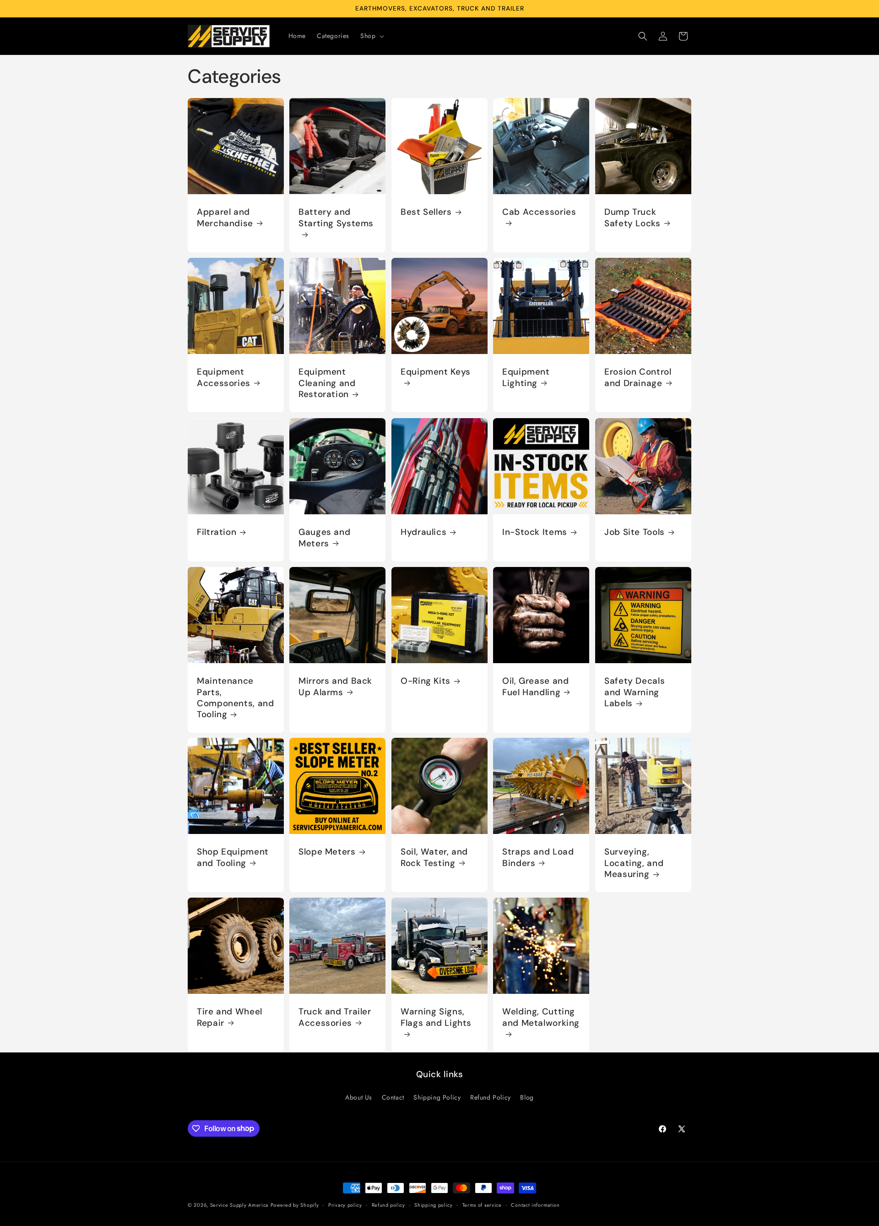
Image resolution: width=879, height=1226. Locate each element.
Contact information (535, 1204)
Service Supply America (239, 1205)
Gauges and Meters (324, 538)
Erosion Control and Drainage (637, 378)
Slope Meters (327, 852)
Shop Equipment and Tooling (233, 858)
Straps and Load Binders (538, 858)
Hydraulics (423, 532)
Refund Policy (490, 1096)
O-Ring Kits (425, 681)
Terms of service (482, 1204)
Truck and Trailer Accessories (334, 1018)
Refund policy (388, 1204)
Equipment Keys (436, 372)
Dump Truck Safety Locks (632, 218)
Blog (526, 1096)
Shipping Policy (437, 1096)
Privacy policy (345, 1204)
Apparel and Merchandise (225, 218)
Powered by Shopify (295, 1205)
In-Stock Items (534, 532)
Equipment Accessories (223, 378)
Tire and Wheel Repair (229, 1018)
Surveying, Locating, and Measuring (633, 863)
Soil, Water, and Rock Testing (434, 858)
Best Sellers (426, 212)
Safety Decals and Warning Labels (634, 692)
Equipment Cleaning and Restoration (327, 383)
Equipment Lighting (526, 378)
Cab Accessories (539, 212)
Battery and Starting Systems (336, 218)
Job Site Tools (634, 532)
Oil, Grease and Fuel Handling (535, 686)
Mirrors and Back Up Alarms (335, 686)
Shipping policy (433, 1204)
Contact (393, 1096)
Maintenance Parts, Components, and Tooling (235, 698)
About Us (358, 1096)
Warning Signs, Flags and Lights (436, 1018)
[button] (371, 35)
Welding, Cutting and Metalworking (541, 1018)
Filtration (216, 532)
